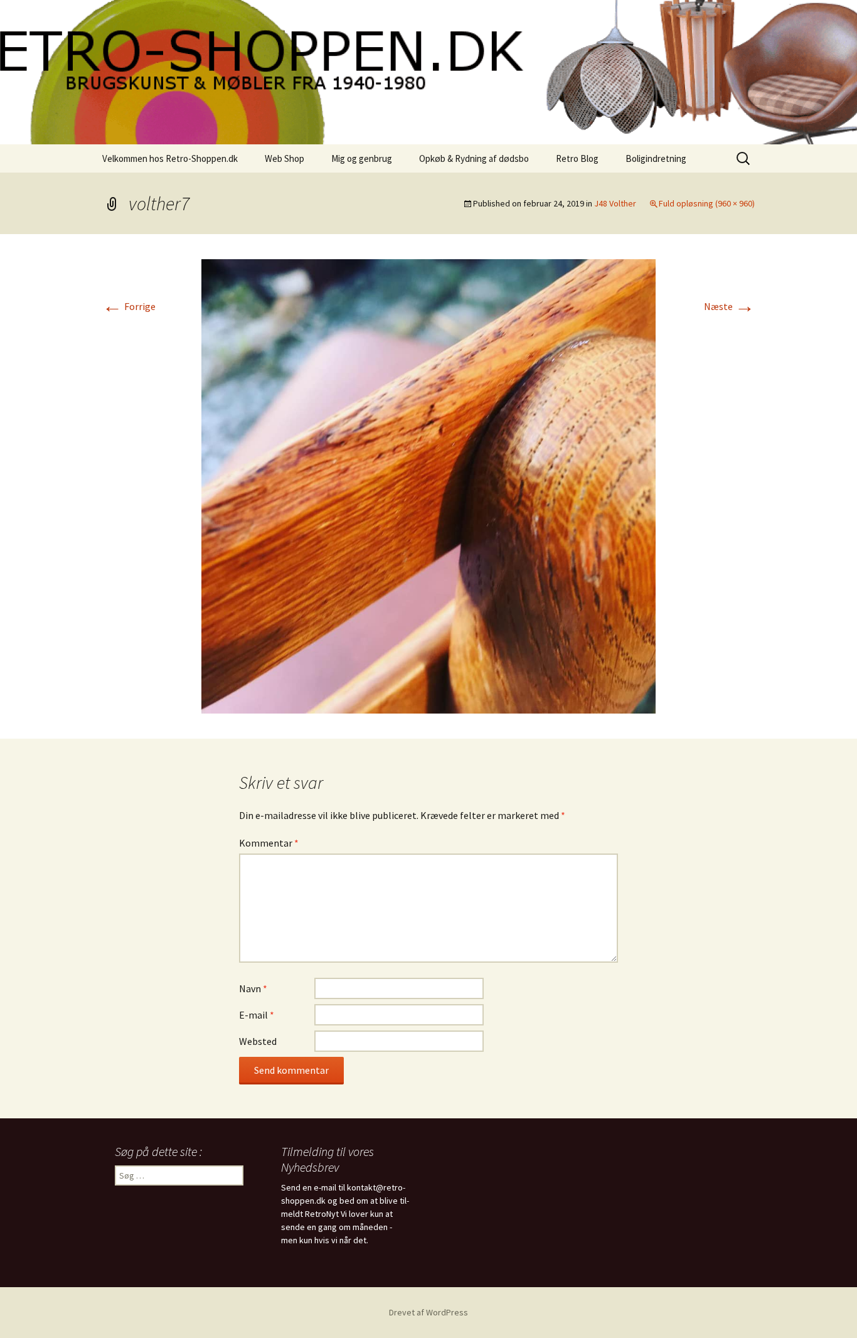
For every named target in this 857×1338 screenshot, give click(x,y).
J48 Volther (615, 203)
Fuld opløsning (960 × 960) (707, 203)
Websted (258, 1041)
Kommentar (269, 843)
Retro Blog (577, 158)
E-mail (256, 1015)
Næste (729, 306)
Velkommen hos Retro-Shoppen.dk (170, 158)
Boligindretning (655, 158)
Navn (253, 988)
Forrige (129, 306)
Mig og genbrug (361, 158)
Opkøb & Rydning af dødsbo (474, 158)
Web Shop (284, 158)
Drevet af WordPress (428, 1312)
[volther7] (428, 485)
